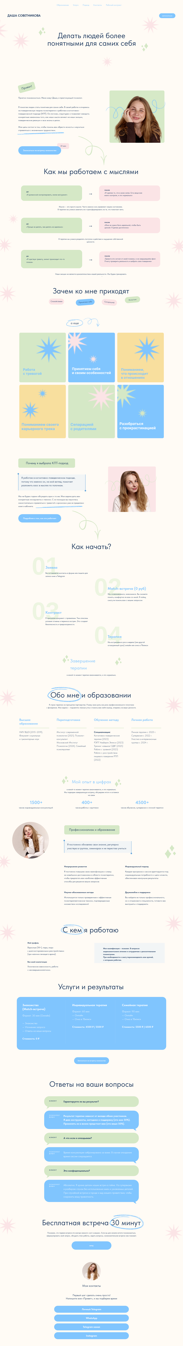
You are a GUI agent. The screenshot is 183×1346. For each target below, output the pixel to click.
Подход (86, 5)
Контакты (97, 5)
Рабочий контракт (114, 5)
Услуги (75, 5)
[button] (167, 15)
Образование (63, 5)
